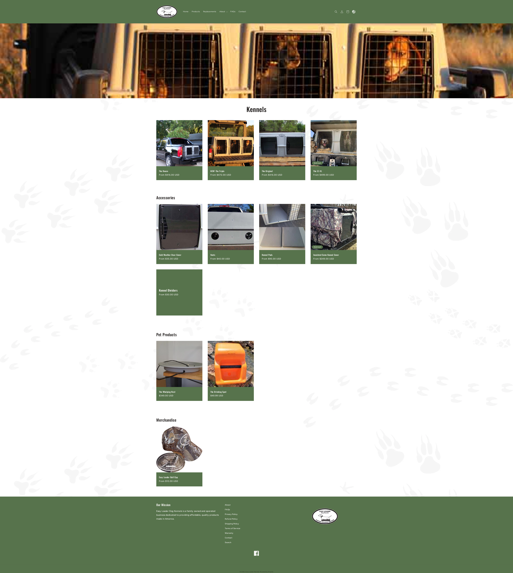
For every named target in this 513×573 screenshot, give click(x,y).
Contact (228, 538)
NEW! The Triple (217, 171)
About (227, 505)
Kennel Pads (267, 255)
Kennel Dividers (168, 290)
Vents (212, 255)
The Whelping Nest (167, 392)
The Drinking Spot (218, 392)
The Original (267, 171)
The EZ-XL (317, 171)
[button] (223, 11)
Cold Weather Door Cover (170, 255)
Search (228, 542)
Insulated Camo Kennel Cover (326, 255)
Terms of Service (232, 528)
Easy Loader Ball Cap (168, 477)
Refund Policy (231, 519)
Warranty (229, 533)
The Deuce (163, 171)
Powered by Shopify (266, 572)
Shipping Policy (232, 524)
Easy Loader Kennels (252, 572)
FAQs (227, 509)
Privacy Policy (231, 514)
